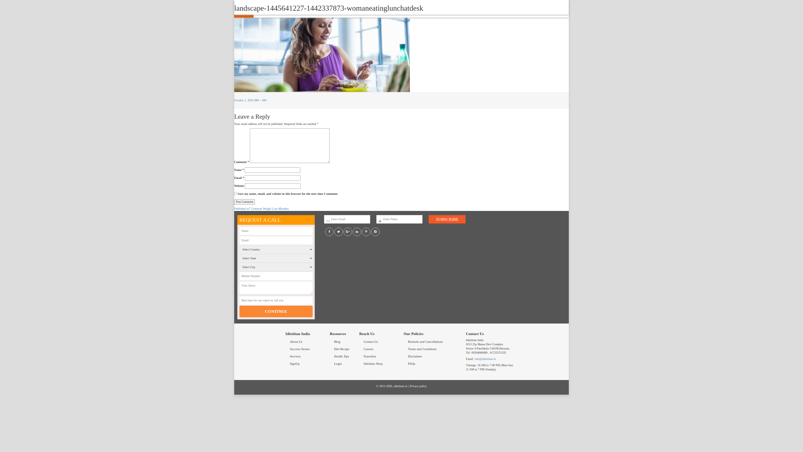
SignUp (295, 363)
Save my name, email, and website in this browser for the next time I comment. (288, 193)
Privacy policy (418, 386)
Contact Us (371, 341)
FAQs (411, 363)
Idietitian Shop (373, 363)
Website (239, 185)
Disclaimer (415, 356)
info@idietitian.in (485, 359)
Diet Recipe (341, 349)
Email (239, 178)
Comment (241, 162)
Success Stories (300, 349)
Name (239, 170)
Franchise (370, 356)
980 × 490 (260, 100)
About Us (296, 341)
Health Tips (341, 356)
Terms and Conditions (422, 349)
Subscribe (447, 219)
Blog (337, 341)
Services (295, 356)
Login (338, 363)
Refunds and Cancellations (425, 341)
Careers (368, 349)
